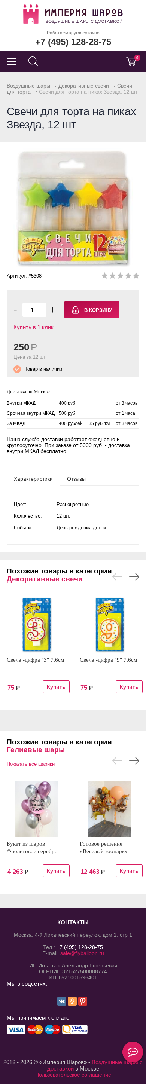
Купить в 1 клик (33, 327)
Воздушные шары (28, 86)
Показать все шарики (31, 764)
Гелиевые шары (36, 750)
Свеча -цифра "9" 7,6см (108, 660)
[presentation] (33, 478)
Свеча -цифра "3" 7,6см (35, 660)
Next (134, 577)
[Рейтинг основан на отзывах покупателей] (120, 277)
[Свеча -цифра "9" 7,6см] (109, 625)
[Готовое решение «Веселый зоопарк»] (109, 809)
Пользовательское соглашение (73, 1075)
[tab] (33, 478)
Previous (117, 577)
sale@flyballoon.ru (82, 953)
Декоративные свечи (83, 86)
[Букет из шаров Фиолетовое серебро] (36, 809)
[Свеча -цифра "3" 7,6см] (36, 625)
